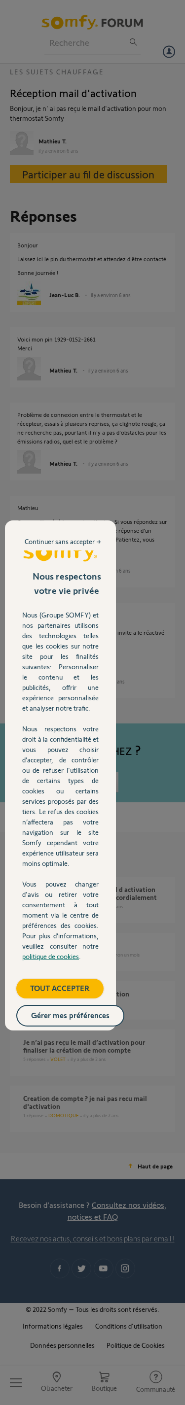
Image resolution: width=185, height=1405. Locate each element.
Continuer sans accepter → (63, 541)
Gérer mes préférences (70, 1015)
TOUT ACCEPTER (60, 988)
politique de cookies (50, 956)
